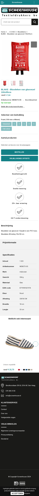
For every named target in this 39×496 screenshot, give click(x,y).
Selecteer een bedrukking (12, 115)
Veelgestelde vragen (8, 417)
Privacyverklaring (7, 435)
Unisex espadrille (9, 364)
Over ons (4, 413)
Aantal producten (9, 138)
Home (3, 32)
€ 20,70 (8, 369)
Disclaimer (4, 439)
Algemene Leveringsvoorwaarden (13, 431)
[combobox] (16, 22)
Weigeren (27, 493)
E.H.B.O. (13, 32)
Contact (4, 409)
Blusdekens (22, 32)
